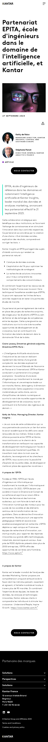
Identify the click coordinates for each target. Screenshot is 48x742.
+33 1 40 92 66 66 (12, 705)
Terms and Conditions (11, 723)
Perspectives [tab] (9, 679)
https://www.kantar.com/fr (24, 608)
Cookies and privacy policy (13, 727)
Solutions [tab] (7, 673)
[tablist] (24, 696)
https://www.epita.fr (12, 553)
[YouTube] (3, 713)
